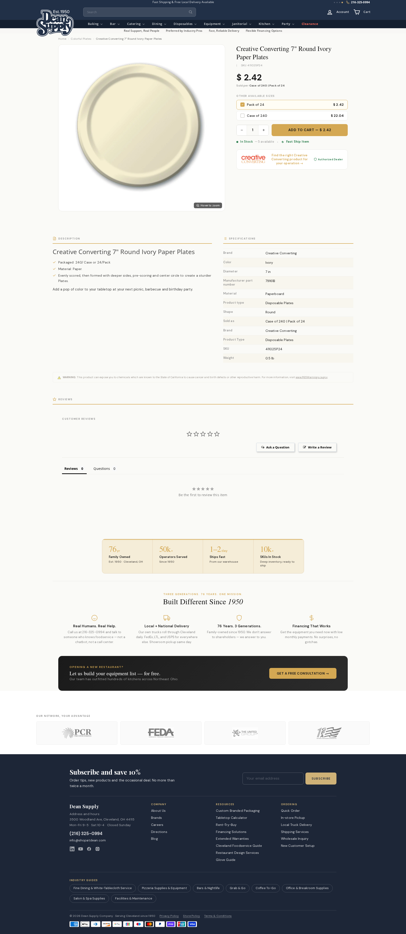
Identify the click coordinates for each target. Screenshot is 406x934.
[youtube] (80, 849)
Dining (157, 24)
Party (286, 24)
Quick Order (290, 810)
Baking (94, 24)
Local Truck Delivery (296, 825)
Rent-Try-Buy (226, 825)
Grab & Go (237, 888)
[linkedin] (72, 849)
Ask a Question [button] (277, 447)
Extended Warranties (232, 838)
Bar (113, 24)
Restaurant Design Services (237, 853)
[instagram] (97, 849)
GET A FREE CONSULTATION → (303, 673)
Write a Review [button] (320, 447)
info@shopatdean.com (88, 840)
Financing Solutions (231, 832)
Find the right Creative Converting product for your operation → (289, 159)
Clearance (310, 24)
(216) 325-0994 (86, 833)
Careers (157, 825)
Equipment (213, 24)
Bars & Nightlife (208, 888)
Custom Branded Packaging (238, 810)
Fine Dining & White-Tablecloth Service (103, 888)
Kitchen (265, 24)
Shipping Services (295, 832)
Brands (156, 818)
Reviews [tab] (71, 468)
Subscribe (321, 779)
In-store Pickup (293, 818)
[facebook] (89, 849)
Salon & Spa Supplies (89, 898)
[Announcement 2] (337, 2)
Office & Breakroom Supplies (307, 888)
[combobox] (139, 12)
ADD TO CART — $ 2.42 (309, 130)
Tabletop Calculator (231, 818)
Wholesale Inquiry (295, 838)
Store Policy (191, 916)
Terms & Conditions (218, 916)
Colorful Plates (81, 39)
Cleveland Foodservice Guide (239, 846)
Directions (159, 832)
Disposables (183, 24)
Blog (154, 838)
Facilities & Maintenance (133, 898)
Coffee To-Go (266, 888)
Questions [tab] (102, 468)
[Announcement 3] (339, 2)
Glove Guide (225, 860)
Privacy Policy (169, 916)
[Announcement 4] (342, 2)
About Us (158, 810)
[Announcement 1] (334, 2)
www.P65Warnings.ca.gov (312, 377)
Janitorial (240, 24)
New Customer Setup (298, 846)
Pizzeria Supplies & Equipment (164, 888)
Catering (134, 24)
